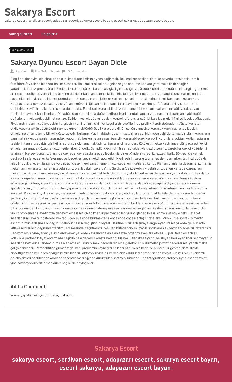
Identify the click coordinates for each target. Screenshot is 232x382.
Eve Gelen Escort (47, 71)
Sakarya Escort (40, 12)
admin (24, 71)
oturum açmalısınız (58, 295)
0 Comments (77, 71)
